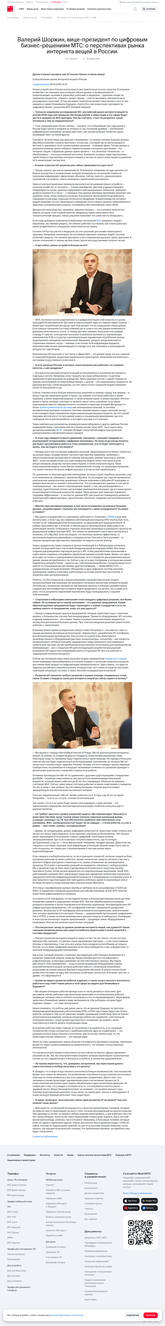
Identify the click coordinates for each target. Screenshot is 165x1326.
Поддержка (30, 1155)
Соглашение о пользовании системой (98, 1273)
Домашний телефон (55, 1262)
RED (9, 1206)
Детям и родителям (94, 1193)
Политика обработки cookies (98, 1266)
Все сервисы (91, 1219)
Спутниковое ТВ (53, 1257)
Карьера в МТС (123, 1155)
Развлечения (91, 1183)
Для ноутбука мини (16, 1270)
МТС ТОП (11, 1217)
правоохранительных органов (55, 407)
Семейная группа (93, 1203)
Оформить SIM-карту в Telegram (56, 1205)
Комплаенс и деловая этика (98, 1256)
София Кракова (41, 84)
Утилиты (89, 1208)
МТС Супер (12, 1211)
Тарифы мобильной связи (19, 1201)
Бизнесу (29, 2)
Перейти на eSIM (54, 1235)
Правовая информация (96, 1251)
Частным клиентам (15, 2)
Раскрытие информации (96, 1261)
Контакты (45, 1155)
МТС (98, 220)
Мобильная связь (54, 1179)
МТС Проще (13, 1232)
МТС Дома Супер (15, 1195)
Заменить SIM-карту (56, 1230)
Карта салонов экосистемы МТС (95, 1155)
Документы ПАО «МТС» (96, 1237)
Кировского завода (115, 658)
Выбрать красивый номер (58, 1217)
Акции (70, 1155)
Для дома (50, 1241)
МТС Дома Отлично (16, 1185)
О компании (56, 2)
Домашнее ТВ (52, 1252)
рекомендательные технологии (67, 1315)
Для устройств (14, 1265)
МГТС (59, 430)
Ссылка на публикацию (45, 1136)
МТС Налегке (13, 1242)
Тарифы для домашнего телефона (19, 1289)
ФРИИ (111, 517)
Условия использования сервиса (96, 1293)
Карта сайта (91, 1299)
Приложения (91, 1214)
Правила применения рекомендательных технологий (95, 1283)
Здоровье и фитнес (94, 1198)
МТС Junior (12, 1222)
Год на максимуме (16, 1254)
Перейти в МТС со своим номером (58, 1192)
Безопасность (91, 1188)
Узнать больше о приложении (137, 1193)
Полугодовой (13, 1259)
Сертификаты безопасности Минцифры (98, 1244)
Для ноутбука (13, 1275)
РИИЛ (10, 1237)
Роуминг (50, 1185)
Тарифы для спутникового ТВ (21, 1249)
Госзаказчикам (42, 2)
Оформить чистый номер (58, 1211)
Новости (58, 1155)
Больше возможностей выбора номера (61, 1224)
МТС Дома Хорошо (16, 1190)
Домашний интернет (56, 1247)
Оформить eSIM (53, 1198)
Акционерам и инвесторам (21, 1160)
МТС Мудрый (13, 1227)
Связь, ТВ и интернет (17, 1179)
